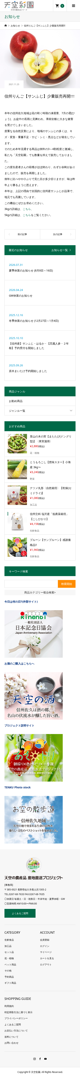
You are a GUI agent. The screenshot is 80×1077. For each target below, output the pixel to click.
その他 (7, 970)
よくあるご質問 (20, 913)
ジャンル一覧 (17, 410)
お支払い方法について (16, 1030)
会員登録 (44, 939)
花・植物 (9, 958)
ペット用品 (10, 964)
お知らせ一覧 (59, 250)
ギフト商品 (10, 982)
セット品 (9, 952)
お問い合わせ (11, 1042)
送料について (11, 1036)
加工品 (7, 946)
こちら (27, 209)
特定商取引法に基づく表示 (18, 1012)
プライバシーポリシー (16, 1018)
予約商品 (9, 976)
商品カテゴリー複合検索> (40, 592)
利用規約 (9, 1006)
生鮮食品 (9, 939)
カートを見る (47, 958)
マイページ (46, 952)
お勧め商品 (16, 401)
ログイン (44, 946)
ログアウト (46, 964)
